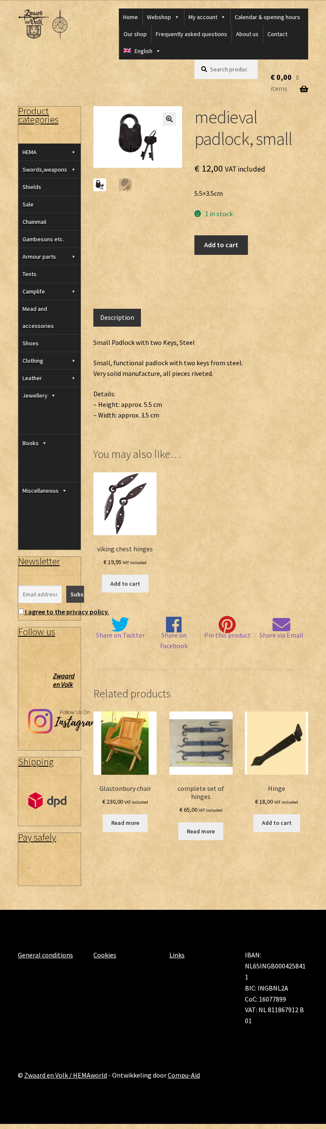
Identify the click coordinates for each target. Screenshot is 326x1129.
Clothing (32, 360)
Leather (32, 378)
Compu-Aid (184, 1075)
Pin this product (227, 635)
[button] (169, 119)
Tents (29, 274)
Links (177, 955)
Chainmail (34, 222)
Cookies (104, 955)
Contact (277, 34)
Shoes (30, 343)
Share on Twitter (120, 635)
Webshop (159, 17)
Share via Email (281, 635)
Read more (125, 823)
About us (247, 34)
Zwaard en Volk (64, 680)
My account (202, 17)
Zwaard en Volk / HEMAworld (65, 1075)
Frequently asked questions (191, 34)
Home (130, 17)
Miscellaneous (40, 490)
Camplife (33, 291)
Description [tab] (117, 317)
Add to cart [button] (125, 583)
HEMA (29, 152)
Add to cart (221, 244)
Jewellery (35, 395)
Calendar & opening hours (267, 17)
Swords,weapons (44, 169)
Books (30, 443)
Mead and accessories (38, 317)
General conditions (45, 955)
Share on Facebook (174, 640)
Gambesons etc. (43, 239)
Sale (28, 204)
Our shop (135, 34)
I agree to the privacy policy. (67, 611)
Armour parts (39, 256)
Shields (31, 187)
